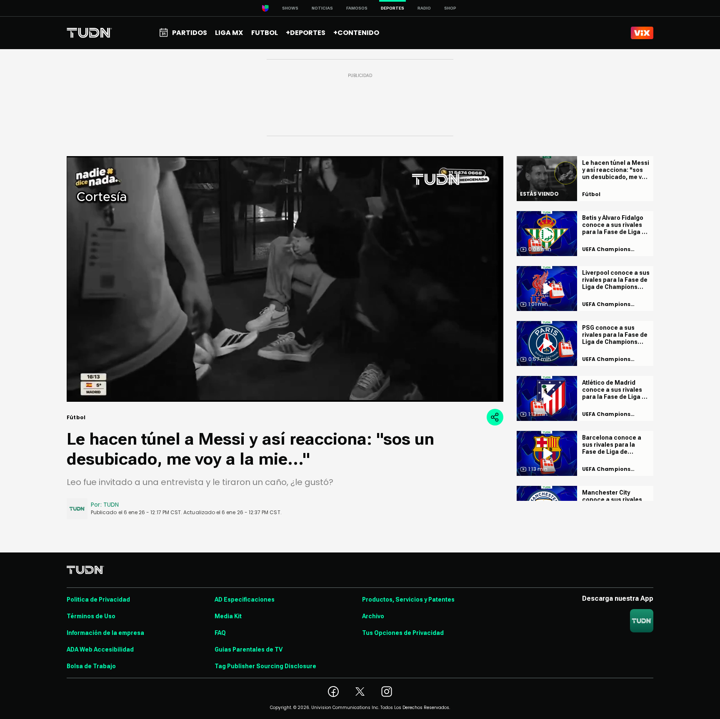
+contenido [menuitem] (356, 32)
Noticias (322, 8)
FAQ (220, 632)
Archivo (373, 616)
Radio (424, 8)
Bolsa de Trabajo (91, 666)
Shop (450, 8)
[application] (285, 279)
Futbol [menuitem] (264, 32)
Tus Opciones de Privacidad (403, 632)
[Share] (495, 417)
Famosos (357, 8)
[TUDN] (89, 33)
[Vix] (642, 33)
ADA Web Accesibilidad (100, 649)
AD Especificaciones (245, 599)
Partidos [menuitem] (189, 32)
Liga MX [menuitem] (229, 32)
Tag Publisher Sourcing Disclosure (265, 666)
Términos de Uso (91, 616)
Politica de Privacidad (98, 599)
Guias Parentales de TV (248, 649)
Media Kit (228, 616)
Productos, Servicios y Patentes (408, 599)
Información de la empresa (105, 632)
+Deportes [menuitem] (305, 32)
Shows (290, 8)
